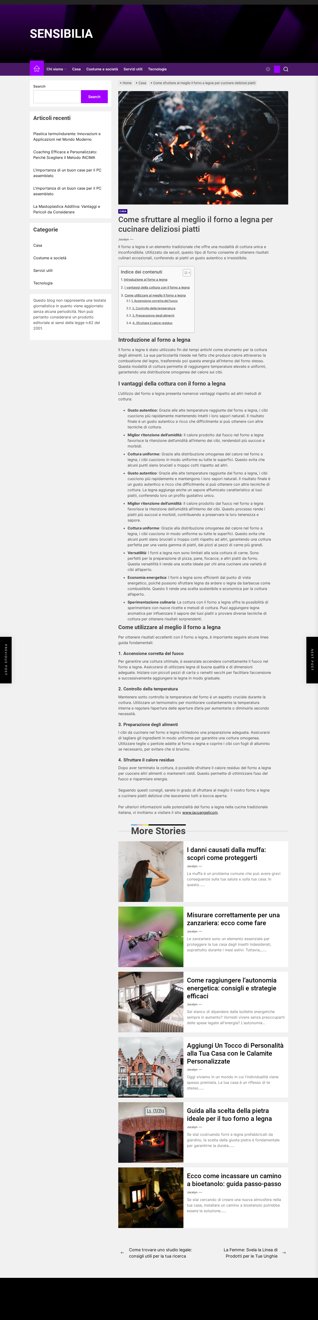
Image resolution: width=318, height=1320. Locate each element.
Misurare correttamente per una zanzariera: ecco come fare (233, 919)
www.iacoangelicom (200, 812)
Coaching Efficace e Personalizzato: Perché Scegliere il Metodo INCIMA (65, 155)
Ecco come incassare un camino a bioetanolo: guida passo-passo (234, 1180)
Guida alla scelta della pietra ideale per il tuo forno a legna (229, 1114)
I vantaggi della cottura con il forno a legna (157, 287)
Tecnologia (157, 69)
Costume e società (102, 69)
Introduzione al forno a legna (145, 279)
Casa (76, 69)
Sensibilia (61, 34)
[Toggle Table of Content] (184, 273)
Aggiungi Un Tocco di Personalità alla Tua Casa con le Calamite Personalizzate (235, 1053)
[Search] (286, 69)
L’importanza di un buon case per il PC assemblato (67, 173)
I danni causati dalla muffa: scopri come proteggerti (226, 854)
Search (39, 86)
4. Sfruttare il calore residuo (152, 323)
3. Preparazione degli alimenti (153, 315)
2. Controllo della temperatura (153, 308)
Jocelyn (123, 239)
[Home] (37, 69)
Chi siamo (55, 69)
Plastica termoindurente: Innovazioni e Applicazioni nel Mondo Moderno (67, 136)
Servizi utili (133, 69)
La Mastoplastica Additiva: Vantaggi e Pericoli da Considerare (66, 209)
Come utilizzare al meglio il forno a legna (155, 295)
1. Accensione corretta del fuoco (154, 301)
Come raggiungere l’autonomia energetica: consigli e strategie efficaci (232, 988)
